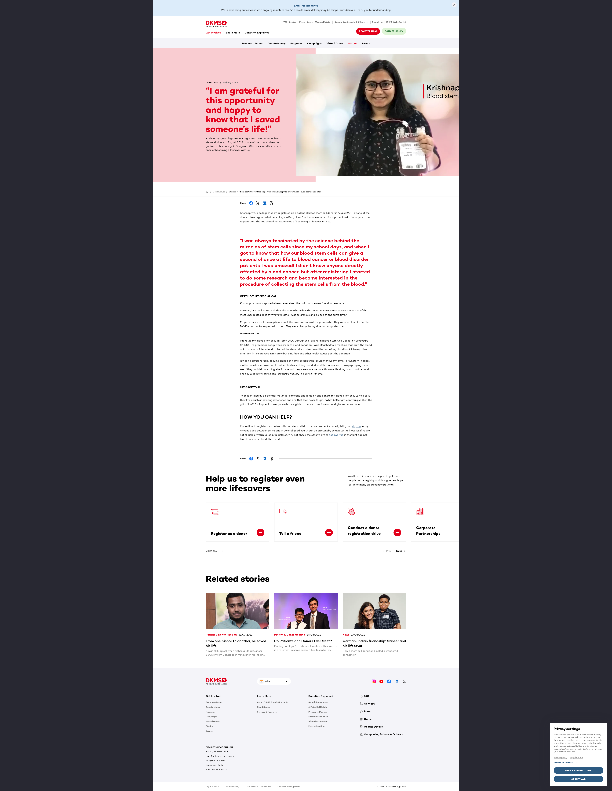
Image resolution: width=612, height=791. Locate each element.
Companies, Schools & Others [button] (350, 22)
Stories (352, 43)
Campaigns (314, 43)
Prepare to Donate (317, 712)
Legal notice (576, 757)
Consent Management (288, 786)
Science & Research (267, 712)
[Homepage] (207, 191)
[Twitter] (404, 681)
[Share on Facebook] (251, 203)
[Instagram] (374, 681)
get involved (336, 434)
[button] (260, 532)
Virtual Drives (334, 43)
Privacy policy (560, 757)
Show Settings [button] (563, 763)
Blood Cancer (264, 707)
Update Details (322, 22)
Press (302, 22)
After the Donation (318, 721)
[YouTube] (381, 681)
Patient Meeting (316, 726)
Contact (293, 22)
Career (310, 22)
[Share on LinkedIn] (264, 203)
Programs (296, 43)
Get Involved (213, 32)
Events (366, 43)
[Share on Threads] (271, 203)
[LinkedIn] (397, 681)
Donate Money (276, 43)
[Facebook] (389, 681)
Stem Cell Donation (318, 716)
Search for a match (318, 702)
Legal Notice (212, 786)
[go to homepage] (216, 24)
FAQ (285, 22)
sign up (356, 426)
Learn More (233, 32)
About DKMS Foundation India (272, 702)
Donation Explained (257, 32)
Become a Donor (252, 43)
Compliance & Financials (258, 786)
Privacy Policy (232, 786)
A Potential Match (317, 707)
